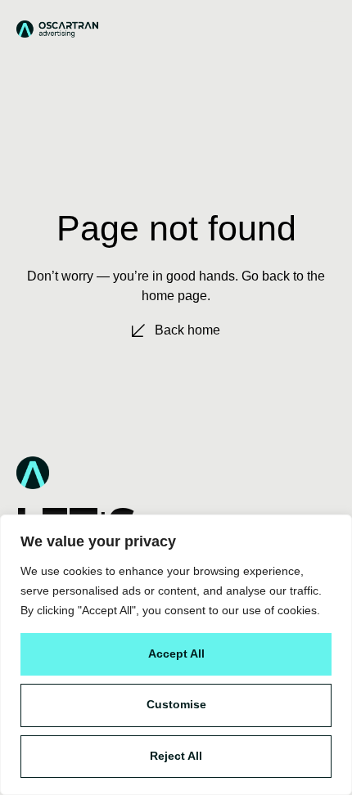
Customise (176, 704)
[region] (176, 654)
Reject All (176, 755)
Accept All (176, 653)
